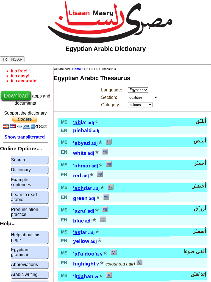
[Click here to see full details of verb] (113, 254)
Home (76, 68)
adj (91, 122)
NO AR (16, 59)
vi (96, 276)
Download (16, 96)
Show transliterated (24, 137)
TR (4, 59)
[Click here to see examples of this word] (108, 143)
